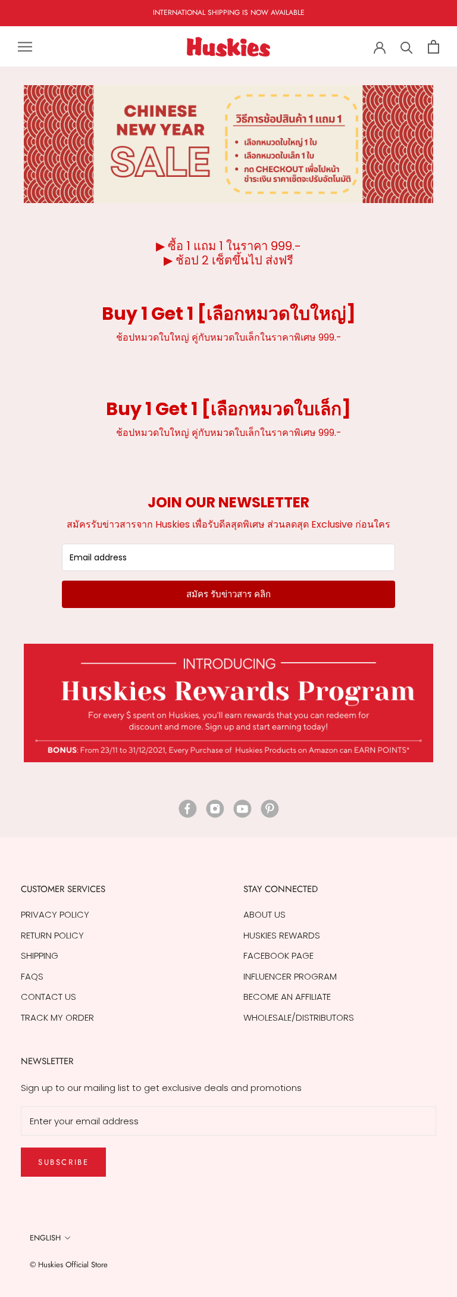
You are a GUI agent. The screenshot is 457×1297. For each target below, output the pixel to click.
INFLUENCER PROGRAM (290, 976)
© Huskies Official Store (69, 1264)
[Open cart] (433, 47)
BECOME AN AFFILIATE (287, 996)
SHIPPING (39, 955)
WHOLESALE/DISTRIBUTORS (298, 1017)
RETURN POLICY (52, 935)
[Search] (406, 46)
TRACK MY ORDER (57, 1017)
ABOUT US (264, 914)
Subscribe (63, 1162)
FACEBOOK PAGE (278, 955)
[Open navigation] (25, 47)
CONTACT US (48, 996)
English (45, 1237)
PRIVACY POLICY (55, 914)
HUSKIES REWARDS (281, 935)
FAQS (32, 976)
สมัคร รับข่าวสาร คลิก (228, 594)
